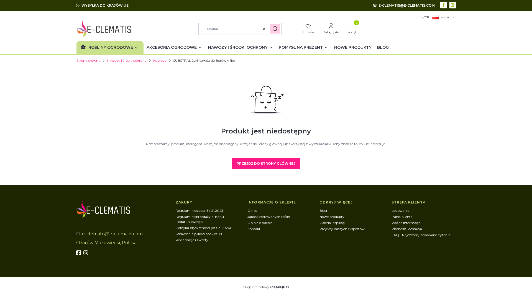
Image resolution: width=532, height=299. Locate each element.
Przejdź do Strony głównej (266, 163)
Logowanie (400, 210)
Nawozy (160, 60)
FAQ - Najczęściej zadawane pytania (421, 235)
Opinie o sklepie (259, 223)
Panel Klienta (402, 217)
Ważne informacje (406, 223)
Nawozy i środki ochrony (127, 60)
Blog (323, 210)
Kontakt (253, 229)
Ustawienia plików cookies (197, 234)
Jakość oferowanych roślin (268, 217)
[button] (275, 28)
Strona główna (88, 60)
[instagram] (86, 253)
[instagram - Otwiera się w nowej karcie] (453, 4)
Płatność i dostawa (407, 229)
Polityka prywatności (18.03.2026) (203, 228)
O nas (252, 210)
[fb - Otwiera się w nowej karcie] (79, 253)
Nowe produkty (331, 217)
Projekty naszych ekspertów (342, 229)
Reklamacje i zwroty (192, 240)
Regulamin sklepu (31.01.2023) (200, 210)
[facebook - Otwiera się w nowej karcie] (444, 4)
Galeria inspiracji (332, 223)
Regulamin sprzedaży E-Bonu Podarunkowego (200, 219)
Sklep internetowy (264, 287)
